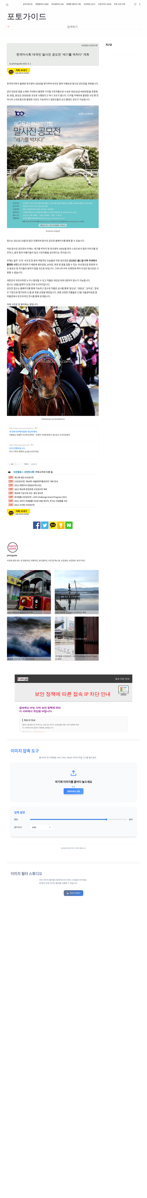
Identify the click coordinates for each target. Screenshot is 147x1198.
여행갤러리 (42, 4)
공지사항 (28, 4)
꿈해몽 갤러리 (73, 4)
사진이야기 (104, 4)
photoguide (12, 555)
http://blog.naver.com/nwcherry (21, 428)
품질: (16, 819)
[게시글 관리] (18, 464)
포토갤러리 (57, 4)
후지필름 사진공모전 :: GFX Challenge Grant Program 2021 (40, 497)
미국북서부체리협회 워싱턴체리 (23, 431)
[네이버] (69, 528)
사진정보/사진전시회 (89, 45)
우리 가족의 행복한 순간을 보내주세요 (24, 451)
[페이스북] (37, 528)
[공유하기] (15, 464)
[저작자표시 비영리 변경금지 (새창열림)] (34, 464)
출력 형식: (18, 827)
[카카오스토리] (61, 528)
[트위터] (45, 528)
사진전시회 (29, 472)
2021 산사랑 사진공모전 (24, 504)
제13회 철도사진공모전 (24, 477)
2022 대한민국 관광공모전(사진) (27, 485)
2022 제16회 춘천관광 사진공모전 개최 (30, 489)
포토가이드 (27, 16)
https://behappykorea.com (19, 445)
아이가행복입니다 (17, 448)
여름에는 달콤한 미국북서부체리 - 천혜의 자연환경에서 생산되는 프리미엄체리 (39, 434)
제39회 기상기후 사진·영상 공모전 (28, 493)
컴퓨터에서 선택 (73, 791)
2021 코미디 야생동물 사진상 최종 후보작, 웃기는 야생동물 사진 (40, 500)
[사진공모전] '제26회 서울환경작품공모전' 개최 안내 (36, 481)
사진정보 (89, 4)
